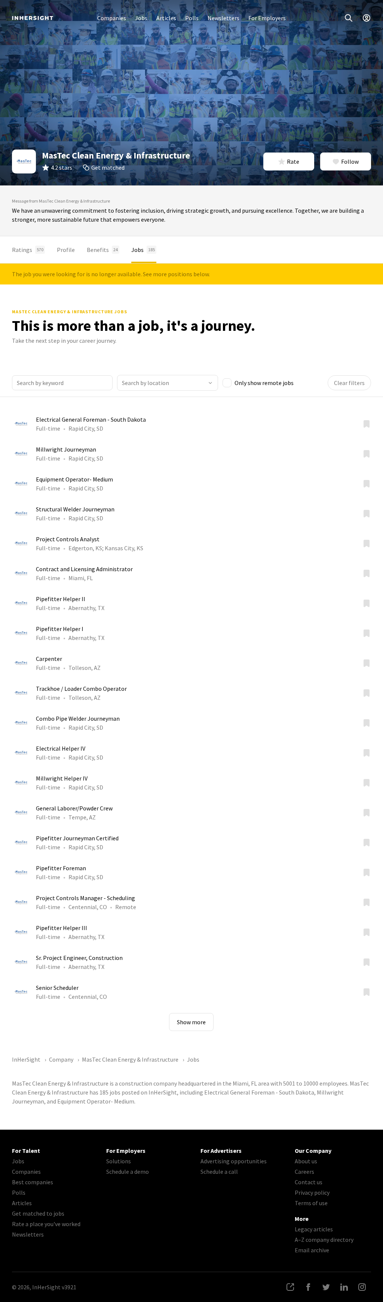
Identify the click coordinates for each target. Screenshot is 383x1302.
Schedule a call (219, 1171)
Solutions (118, 1161)
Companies (111, 18)
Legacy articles (314, 1229)
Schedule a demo (127, 1171)
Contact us (308, 1182)
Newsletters (223, 18)
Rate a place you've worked (46, 1224)
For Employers (267, 18)
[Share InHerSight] (290, 1287)
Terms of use (311, 1203)
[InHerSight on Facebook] (308, 1287)
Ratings (27, 249)
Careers (304, 1171)
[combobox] (167, 383)
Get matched (108, 167)
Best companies (32, 1182)
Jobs (141, 18)
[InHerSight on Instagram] (362, 1287)
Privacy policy (312, 1192)
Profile (66, 249)
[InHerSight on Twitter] (326, 1287)
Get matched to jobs (38, 1213)
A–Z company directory (324, 1239)
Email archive (312, 1250)
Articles (166, 18)
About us (306, 1161)
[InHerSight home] (32, 18)
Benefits (102, 249)
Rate (293, 161)
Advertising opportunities (233, 1161)
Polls (192, 18)
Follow (350, 161)
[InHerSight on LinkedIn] (344, 1287)
